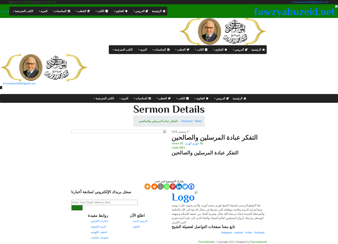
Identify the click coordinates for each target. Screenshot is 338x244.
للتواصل (4, 11)
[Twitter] (185, 186)
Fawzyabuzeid (206, 241)
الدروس (140, 11)
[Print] (154, 186)
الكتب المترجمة (24, 11)
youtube (238, 232)
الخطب (82, 11)
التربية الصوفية (98, 226)
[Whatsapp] (167, 186)
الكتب (100, 11)
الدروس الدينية (140, 221)
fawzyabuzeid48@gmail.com (310, 2)
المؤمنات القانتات (99, 237)
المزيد (43, 11)
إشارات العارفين (99, 221)
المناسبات (60, 11)
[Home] (44, 67)
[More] (147, 186)
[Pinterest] (173, 186)
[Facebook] (191, 186)
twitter (248, 232)
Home (198, 121)
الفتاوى (119, 11)
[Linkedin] (179, 186)
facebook (259, 232)
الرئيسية (157, 11)
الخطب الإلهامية (99, 232)
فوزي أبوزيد (192, 143)
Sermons (186, 121)
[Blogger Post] (160, 186)
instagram (226, 232)
